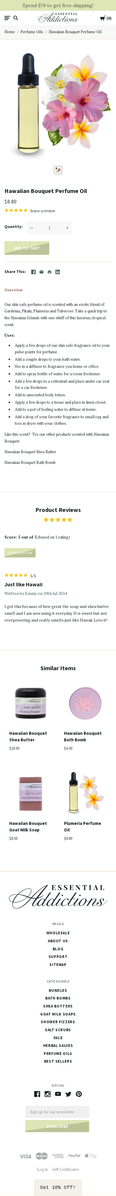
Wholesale (58, 932)
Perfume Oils (32, 31)
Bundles (58, 990)
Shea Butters (58, 1006)
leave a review (42, 210)
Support (58, 956)
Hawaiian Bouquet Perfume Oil (75, 31)
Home (9, 31)
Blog (58, 948)
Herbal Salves (58, 1045)
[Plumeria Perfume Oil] (85, 794)
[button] (58, 1187)
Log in (42, 1169)
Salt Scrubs (58, 1029)
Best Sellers (58, 1061)
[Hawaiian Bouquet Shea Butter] (30, 704)
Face (58, 1037)
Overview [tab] (13, 290)
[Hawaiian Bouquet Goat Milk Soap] (30, 794)
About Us (58, 940)
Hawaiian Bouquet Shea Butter (30, 451)
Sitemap (58, 964)
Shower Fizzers (58, 1021)
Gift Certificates (65, 1169)
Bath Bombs (58, 998)
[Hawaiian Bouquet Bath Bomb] (85, 704)
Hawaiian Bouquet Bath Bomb (30, 462)
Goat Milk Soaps (58, 1014)
